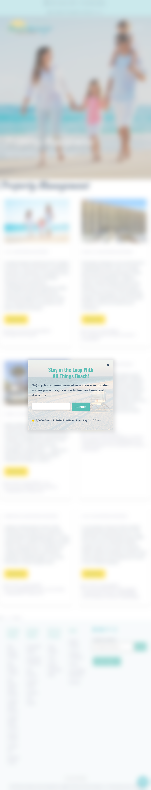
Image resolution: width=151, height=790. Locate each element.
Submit (81, 407)
